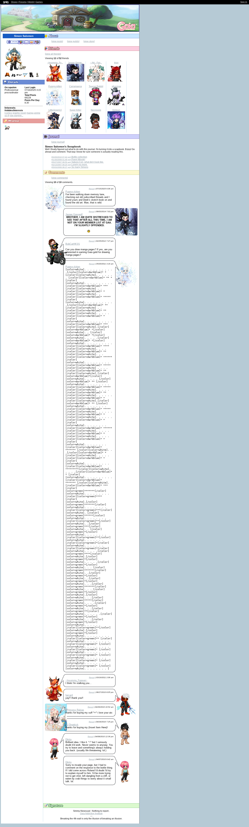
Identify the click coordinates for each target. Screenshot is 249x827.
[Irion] (116, 80)
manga (30, 113)
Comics (8, 113)
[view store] (89, 41)
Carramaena (75, 86)
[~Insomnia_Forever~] (55, 80)
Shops (14, 2)
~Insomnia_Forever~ (76, 680)
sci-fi (7, 115)
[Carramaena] (75, 104)
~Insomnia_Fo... (55, 62)
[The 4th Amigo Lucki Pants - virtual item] (31, 76)
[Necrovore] (96, 128)
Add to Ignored (37, 42)
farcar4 (69, 695)
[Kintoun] (116, 128)
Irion (116, 62)
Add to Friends (21, 42)
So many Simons (69, 167)
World (31, 2)
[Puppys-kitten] (55, 104)
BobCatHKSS (72, 244)
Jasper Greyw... (75, 62)
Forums (22, 2)
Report (91, 189)
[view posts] (57, 41)
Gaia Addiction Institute (91, 813)
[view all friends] (53, 54)
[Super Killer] (75, 128)
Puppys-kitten (55, 86)
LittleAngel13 (55, 110)
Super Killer (75, 110)
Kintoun (116, 110)
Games (39, 2)
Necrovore (96, 110)
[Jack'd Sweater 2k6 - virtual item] (7, 76)
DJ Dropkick (71, 724)
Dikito (68, 739)
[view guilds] (73, 41)
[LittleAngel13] (55, 128)
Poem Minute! (68, 159)
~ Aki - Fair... (96, 62)
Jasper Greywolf (74, 214)
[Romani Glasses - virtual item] (19, 76)
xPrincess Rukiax (74, 710)
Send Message (26, 42)
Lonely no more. (69, 164)
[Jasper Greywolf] (75, 80)
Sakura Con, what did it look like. (77, 162)
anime (37, 113)
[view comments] (59, 178)
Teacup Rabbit (96, 86)
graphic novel (19, 113)
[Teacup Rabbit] (96, 104)
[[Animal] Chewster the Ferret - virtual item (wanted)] (7, 129)
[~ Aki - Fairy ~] (96, 80)
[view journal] (58, 142)
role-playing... (16, 115)
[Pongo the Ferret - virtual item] (37, 76)
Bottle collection (69, 157)
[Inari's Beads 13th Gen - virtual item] (25, 76)
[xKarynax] (116, 104)
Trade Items (31, 42)
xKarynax (116, 86)
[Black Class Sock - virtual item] (13, 76)
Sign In (243, 2)
